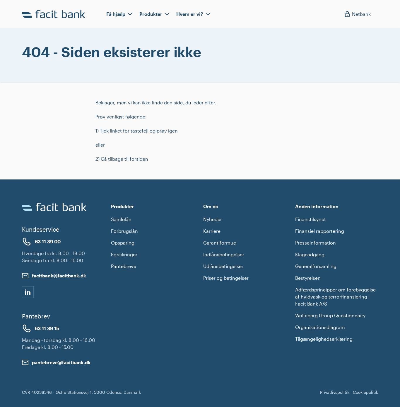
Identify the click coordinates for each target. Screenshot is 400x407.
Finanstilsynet (310, 219)
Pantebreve (123, 266)
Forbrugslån (124, 231)
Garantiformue (219, 242)
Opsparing (122, 242)
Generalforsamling (315, 266)
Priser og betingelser (226, 278)
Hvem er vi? (189, 14)
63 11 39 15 (47, 328)
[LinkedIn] (28, 292)
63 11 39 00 (48, 241)
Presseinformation (315, 242)
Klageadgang (309, 254)
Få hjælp (115, 14)
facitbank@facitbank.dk (59, 275)
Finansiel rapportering (319, 231)
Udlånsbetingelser (223, 266)
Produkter (150, 14)
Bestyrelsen (308, 278)
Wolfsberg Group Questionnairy (330, 315)
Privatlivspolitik (334, 392)
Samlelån (121, 219)
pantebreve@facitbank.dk (61, 362)
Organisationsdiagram (320, 327)
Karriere (211, 231)
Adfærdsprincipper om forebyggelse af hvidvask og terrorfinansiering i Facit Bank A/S (335, 296)
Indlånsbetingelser (223, 254)
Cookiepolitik (365, 392)
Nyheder (212, 219)
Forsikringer (124, 254)
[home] (55, 14)
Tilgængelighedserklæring (324, 339)
